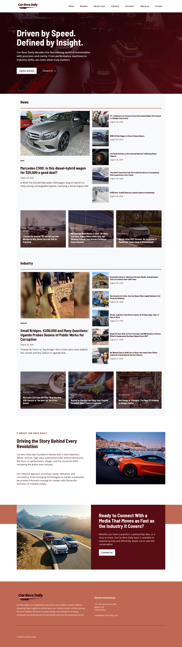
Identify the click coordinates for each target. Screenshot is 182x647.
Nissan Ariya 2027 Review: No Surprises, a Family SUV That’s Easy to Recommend (137, 240)
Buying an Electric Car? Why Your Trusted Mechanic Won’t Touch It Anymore (89, 402)
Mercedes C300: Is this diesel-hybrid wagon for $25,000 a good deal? (53, 170)
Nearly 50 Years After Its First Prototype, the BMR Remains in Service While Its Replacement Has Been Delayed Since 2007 (135, 335)
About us (145, 6)
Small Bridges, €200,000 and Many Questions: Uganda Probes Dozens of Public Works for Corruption (54, 334)
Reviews (84, 6)
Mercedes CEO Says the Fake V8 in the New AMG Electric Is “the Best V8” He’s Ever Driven (42, 400)
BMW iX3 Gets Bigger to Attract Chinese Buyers (127, 136)
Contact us (107, 552)
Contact (158, 6)
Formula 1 (130, 6)
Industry (115, 6)
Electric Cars (99, 6)
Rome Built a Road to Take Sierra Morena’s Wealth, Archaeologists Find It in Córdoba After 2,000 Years (134, 278)
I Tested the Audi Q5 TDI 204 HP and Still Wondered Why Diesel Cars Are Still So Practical (41, 239)
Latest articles (26, 70)
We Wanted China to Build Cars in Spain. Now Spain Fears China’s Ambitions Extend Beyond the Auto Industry (133, 353)
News (71, 6)
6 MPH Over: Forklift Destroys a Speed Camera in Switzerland (132, 192)
